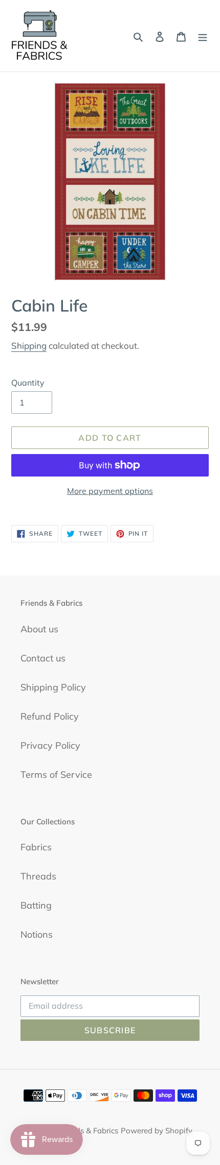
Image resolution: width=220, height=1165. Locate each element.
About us (39, 629)
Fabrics (36, 847)
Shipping (29, 345)
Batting (36, 905)
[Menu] (202, 36)
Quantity (28, 382)
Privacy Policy (50, 745)
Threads (38, 876)
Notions (36, 934)
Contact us (42, 658)
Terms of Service (56, 774)
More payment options (110, 491)
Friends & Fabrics (88, 1130)
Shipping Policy (53, 687)
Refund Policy (49, 716)
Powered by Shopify (156, 1130)
